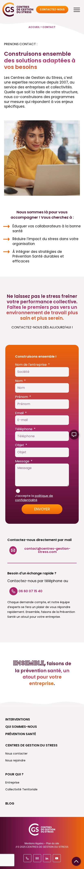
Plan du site (52, 843)
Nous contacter (16, 753)
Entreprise (12, 782)
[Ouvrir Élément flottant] (74, 434)
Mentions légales (33, 843)
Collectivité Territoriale (21, 789)
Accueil (34, 27)
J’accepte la (34, 498)
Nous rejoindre (15, 760)
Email (19, 413)
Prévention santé (20, 734)
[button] (76, 9)
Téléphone (24, 429)
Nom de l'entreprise (31, 364)
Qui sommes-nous (21, 726)
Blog (9, 803)
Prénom (22, 397)
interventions (17, 719)
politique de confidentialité (34, 498)
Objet (20, 445)
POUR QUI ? (14, 774)
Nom (19, 381)
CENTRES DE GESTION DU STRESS (31, 745)
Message (22, 461)
